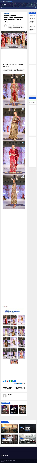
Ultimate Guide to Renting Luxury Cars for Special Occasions (27, 441)
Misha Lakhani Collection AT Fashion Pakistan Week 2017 (7, 387)
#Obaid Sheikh (10, 27)
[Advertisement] (14, 56)
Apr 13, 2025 (23, 431)
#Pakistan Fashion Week (16, 27)
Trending (21, 427)
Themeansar (2, 461)
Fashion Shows (6, 13)
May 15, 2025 (5, 431)
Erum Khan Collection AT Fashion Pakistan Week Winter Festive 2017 (19, 387)
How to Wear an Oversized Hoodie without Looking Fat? (8, 441)
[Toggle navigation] (17, 8)
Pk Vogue (10, 24)
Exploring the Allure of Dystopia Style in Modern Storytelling (9, 430)
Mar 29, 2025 (23, 442)
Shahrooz (10, 431)
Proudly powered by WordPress (5, 460)
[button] (33, 7)
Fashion (4, 427)
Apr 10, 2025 (5, 442)
